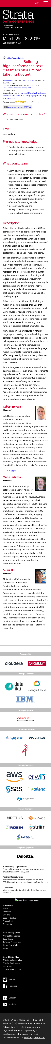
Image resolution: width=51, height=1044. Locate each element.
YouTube (12, 1004)
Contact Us (7, 924)
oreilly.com (7, 966)
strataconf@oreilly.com (18, 871)
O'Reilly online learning (12, 960)
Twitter (12, 979)
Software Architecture (12, 942)
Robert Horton (8, 80)
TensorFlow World (10, 945)
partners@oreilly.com (38, 881)
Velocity (6, 948)
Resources (7, 911)
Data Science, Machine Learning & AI (17, 87)
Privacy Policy (8, 921)
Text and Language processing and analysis (24, 96)
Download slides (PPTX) (19, 107)
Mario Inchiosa (28, 80)
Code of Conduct (9, 917)
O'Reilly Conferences (11, 963)
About (5, 908)
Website (12, 470)
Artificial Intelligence (11, 935)
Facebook (13, 985)
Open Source (8, 939)
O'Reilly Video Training (12, 969)
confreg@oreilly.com (34, 1037)
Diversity (6, 914)
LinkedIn (12, 997)
